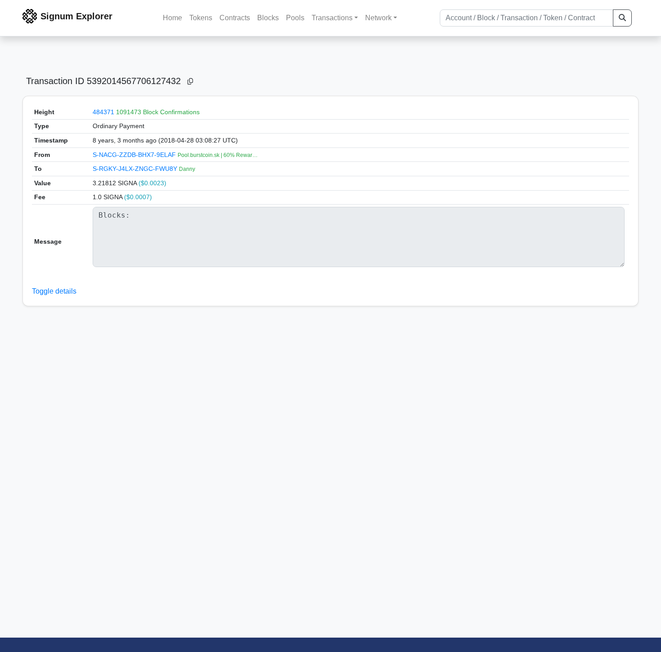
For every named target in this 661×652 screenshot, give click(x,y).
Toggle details (54, 291)
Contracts (234, 18)
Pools (295, 18)
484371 (103, 112)
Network (378, 18)
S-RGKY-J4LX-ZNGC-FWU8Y (136, 168)
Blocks (268, 18)
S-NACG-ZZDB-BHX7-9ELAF (135, 154)
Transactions (332, 18)
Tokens (200, 18)
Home (172, 18)
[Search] (622, 18)
